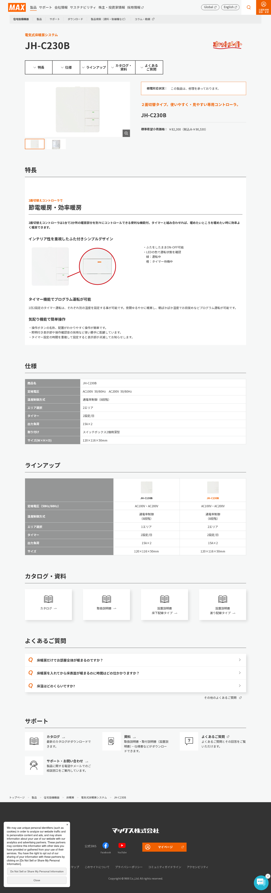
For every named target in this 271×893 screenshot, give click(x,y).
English (229, 7)
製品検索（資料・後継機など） (109, 19)
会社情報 (61, 7)
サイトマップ (70, 867)
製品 (33, 7)
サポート (45, 7)
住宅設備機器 (21, 19)
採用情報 (133, 7)
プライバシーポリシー (129, 867)
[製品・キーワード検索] (248, 7)
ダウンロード (75, 19)
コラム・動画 (142, 19)
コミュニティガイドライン (164, 867)
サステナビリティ (83, 7)
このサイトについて (97, 867)
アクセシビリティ (198, 867)
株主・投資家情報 (111, 7)
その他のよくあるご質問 (220, 697)
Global (208, 7)
